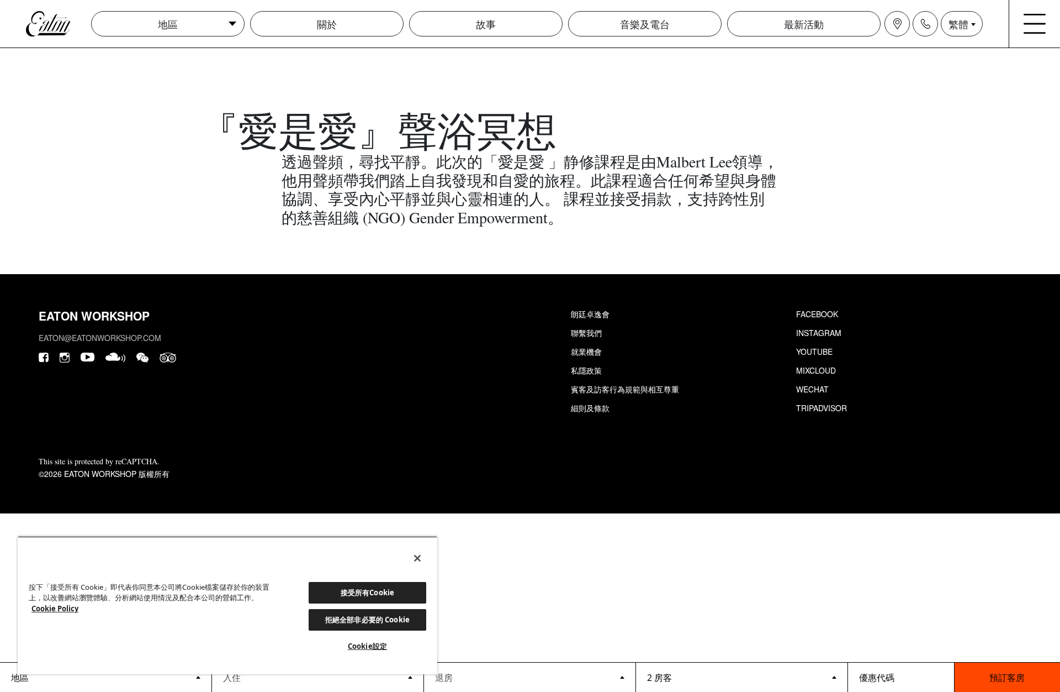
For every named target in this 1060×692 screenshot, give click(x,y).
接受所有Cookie (367, 592)
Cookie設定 (367, 646)
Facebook (817, 313)
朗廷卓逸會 (590, 313)
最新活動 (804, 24)
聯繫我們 (586, 332)
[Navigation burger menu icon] (1035, 24)
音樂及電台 (645, 24)
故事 (486, 24)
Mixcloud (816, 370)
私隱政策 (586, 370)
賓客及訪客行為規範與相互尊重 (625, 389)
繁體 (958, 24)
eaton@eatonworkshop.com (100, 338)
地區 (168, 24)
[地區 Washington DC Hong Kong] (105, 677)
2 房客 (659, 678)
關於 (327, 24)
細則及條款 (590, 407)
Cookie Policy (54, 609)
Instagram (818, 332)
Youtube (814, 351)
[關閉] (417, 558)
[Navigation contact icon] (925, 23)
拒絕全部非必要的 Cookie (367, 620)
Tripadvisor (821, 407)
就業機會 (586, 351)
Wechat (812, 389)
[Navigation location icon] (897, 23)
